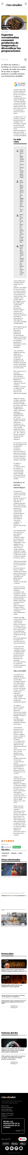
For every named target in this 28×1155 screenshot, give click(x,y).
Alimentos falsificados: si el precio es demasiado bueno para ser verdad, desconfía (13, 926)
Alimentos (13, 853)
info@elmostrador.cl (13, 1102)
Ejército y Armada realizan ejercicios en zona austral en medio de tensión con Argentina (22, 228)
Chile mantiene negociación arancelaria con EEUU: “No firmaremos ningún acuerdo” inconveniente (13, 1057)
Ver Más (13, 1006)
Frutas (20, 853)
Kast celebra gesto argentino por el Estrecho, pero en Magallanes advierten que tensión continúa (22, 196)
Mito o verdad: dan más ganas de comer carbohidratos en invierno (11, 876)
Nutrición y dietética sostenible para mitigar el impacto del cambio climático (13, 893)
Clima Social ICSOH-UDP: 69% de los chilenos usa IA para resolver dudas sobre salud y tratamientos (13, 1050)
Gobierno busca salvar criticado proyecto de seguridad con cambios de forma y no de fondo (13, 1002)
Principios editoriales (6, 1109)
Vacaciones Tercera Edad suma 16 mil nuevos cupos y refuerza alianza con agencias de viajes (22, 163)
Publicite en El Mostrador (7, 1113)
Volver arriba (4, 1139)
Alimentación (5, 853)
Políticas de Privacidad (6, 1110)
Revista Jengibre (5, 59)
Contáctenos (4, 1116)
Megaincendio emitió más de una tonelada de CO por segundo (11, 985)
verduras (4, 855)
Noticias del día (9, 1032)
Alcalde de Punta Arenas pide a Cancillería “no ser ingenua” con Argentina (13, 996)
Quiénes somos (5, 1105)
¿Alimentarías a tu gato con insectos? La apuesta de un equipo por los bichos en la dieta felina (13, 910)
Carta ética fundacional (7, 1107)
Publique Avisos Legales (7, 1115)
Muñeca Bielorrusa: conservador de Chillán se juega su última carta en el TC (14, 970)
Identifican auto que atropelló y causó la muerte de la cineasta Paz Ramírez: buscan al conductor (22, 259)
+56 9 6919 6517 (4, 1102)
